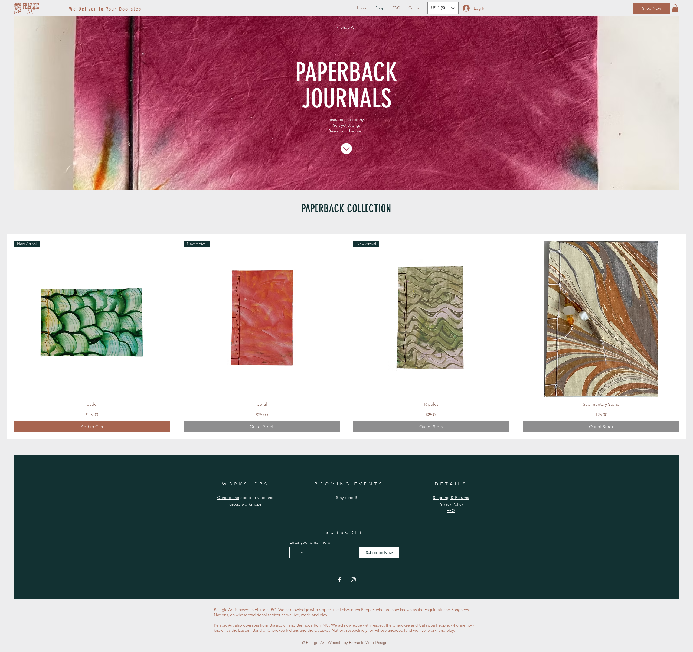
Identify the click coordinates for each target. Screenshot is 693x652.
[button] (675, 8)
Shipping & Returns (451, 497)
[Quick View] (601, 319)
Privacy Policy (451, 504)
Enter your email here (309, 542)
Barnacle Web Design (368, 642)
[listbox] (443, 8)
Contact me (228, 497)
